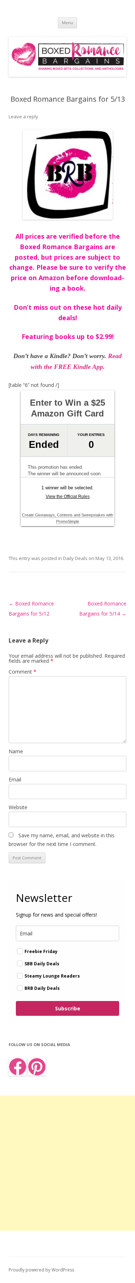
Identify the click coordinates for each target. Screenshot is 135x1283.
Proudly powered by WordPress (41, 1270)
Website (18, 807)
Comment (22, 671)
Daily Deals (75, 558)
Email (15, 779)
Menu (67, 22)
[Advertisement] (67, 1163)
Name (16, 751)
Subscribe (67, 1008)
